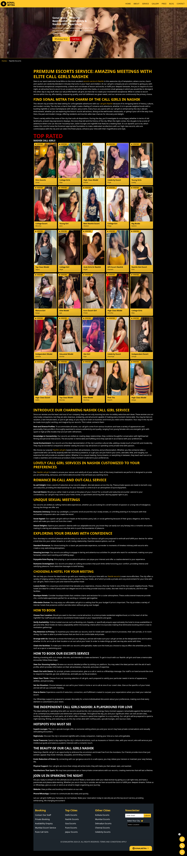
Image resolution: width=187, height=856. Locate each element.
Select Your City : (135, 821)
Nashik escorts (114, 576)
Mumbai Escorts (102, 819)
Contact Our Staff (43, 815)
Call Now (75, 39)
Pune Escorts (71, 827)
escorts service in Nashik (93, 81)
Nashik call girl (43, 472)
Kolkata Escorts (102, 815)
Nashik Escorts (72, 819)
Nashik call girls (59, 450)
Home (4, 61)
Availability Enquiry (44, 823)
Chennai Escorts (102, 827)
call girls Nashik (106, 103)
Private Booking (42, 819)
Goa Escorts (70, 823)
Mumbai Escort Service (45, 827)
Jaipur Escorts (71, 832)
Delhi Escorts (71, 815)
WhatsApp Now (61, 39)
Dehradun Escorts (103, 823)
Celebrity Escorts (102, 832)
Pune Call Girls (41, 832)
